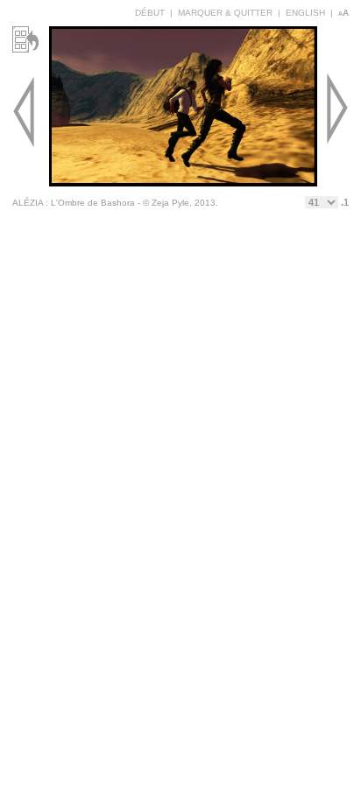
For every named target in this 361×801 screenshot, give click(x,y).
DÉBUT (150, 13)
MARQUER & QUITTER (225, 13)
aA (343, 13)
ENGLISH (305, 13)
